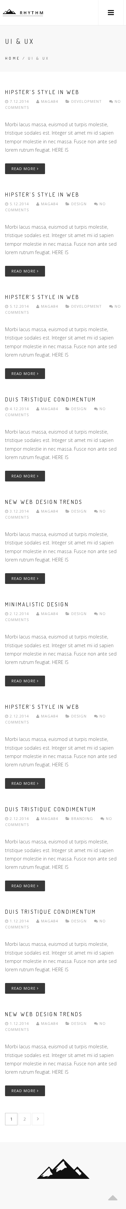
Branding (82, 818)
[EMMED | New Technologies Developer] (23, 12)
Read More (24, 168)
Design (79, 203)
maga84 (49, 101)
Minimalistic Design (37, 604)
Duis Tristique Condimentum (50, 399)
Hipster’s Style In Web (42, 92)
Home (12, 58)
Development (86, 101)
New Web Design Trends (44, 502)
